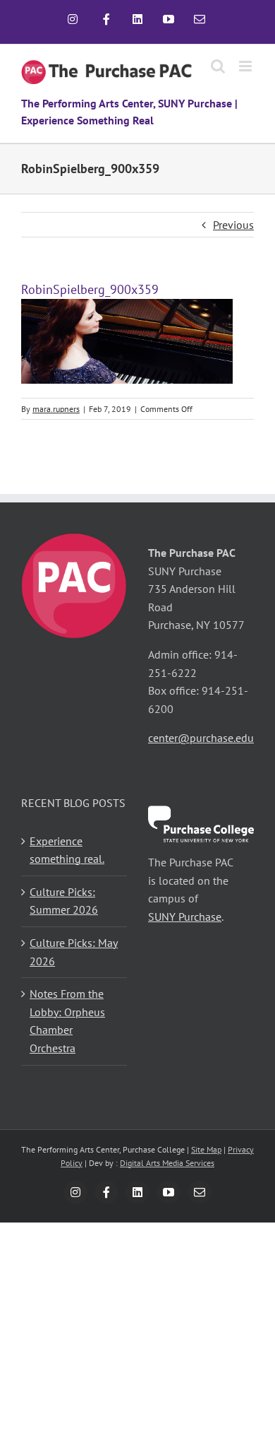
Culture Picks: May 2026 (74, 952)
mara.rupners (56, 409)
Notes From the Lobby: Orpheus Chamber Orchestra (67, 1020)
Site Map (206, 1149)
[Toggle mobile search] (218, 66)
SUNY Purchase (184, 916)
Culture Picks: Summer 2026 (64, 901)
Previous (233, 225)
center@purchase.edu (201, 738)
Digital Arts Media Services (167, 1163)
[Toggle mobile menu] (246, 66)
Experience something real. (67, 850)
